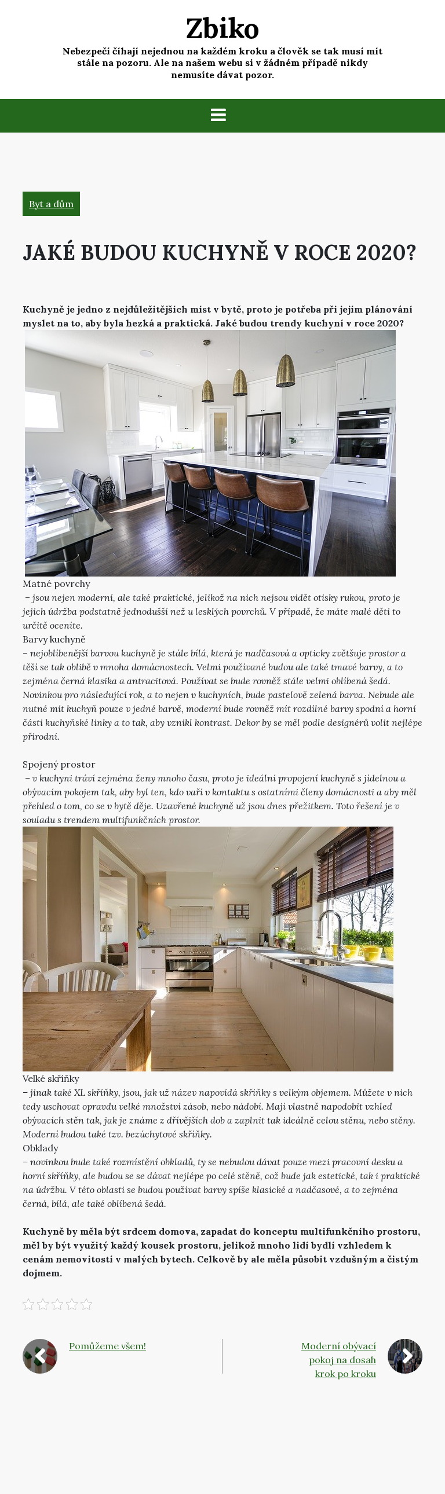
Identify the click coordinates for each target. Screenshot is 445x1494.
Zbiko (223, 28)
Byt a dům (51, 204)
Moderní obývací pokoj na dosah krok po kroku (338, 1359)
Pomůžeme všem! (107, 1346)
